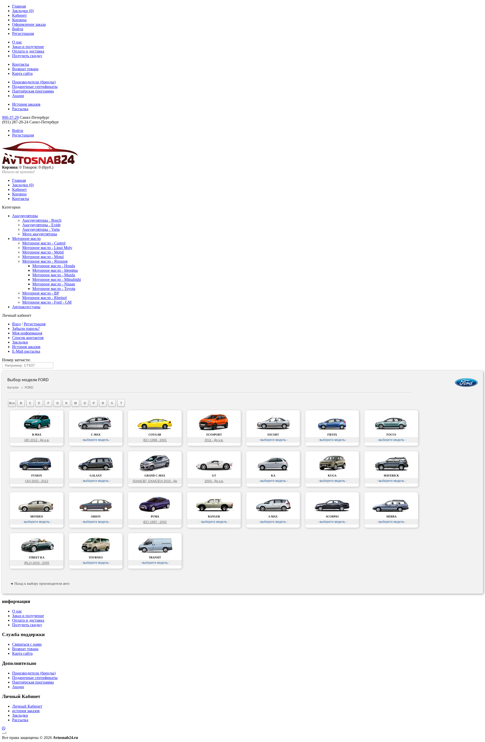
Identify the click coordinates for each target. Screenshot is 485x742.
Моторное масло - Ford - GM (46, 302)
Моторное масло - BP (40, 293)
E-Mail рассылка (26, 351)
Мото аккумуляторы (39, 234)
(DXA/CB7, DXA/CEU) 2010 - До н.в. (155, 481)
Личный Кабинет (27, 706)
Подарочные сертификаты (35, 86)
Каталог (13, 387)
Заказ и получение (28, 46)
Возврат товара (25, 69)
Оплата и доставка (28, 51)
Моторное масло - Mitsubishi (56, 279)
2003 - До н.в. (214, 481)
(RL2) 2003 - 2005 (36, 563)
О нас (17, 42)
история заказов (26, 711)
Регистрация (23, 33)
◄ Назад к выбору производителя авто (39, 584)
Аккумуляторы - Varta (41, 229)
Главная (19, 6)
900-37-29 (10, 117)
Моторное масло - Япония (44, 261)
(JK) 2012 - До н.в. (36, 440)
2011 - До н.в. (214, 440)
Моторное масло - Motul (43, 257)
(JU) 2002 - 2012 (36, 481)
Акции (18, 96)
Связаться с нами (27, 644)
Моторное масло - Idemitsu (55, 270)
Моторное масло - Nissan (53, 284)
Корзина (19, 20)
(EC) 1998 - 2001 (155, 440)
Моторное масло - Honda (53, 266)
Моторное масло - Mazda (53, 275)
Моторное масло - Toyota (53, 288)
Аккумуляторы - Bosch (41, 220)
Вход (16, 324)
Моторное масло (26, 238)
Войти (17, 29)
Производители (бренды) (34, 82)
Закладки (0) (23, 11)
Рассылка (20, 109)
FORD (29, 387)
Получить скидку (27, 56)
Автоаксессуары (26, 307)
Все (12, 403)
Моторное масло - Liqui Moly (47, 247)
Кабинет (19, 15)
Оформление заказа (29, 24)
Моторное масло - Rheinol (44, 298)
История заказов (26, 104)
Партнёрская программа (33, 91)
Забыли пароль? (26, 328)
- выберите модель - (95, 440)
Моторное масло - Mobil (43, 252)
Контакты (20, 64)
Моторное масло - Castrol (43, 243)
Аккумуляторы (25, 216)
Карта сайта (22, 73)
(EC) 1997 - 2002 (155, 522)
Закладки (20, 342)
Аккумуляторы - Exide (41, 225)
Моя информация (27, 333)
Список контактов (28, 337)
